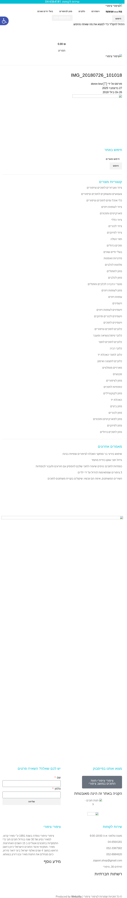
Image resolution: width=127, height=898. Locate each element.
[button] (4, 21)
